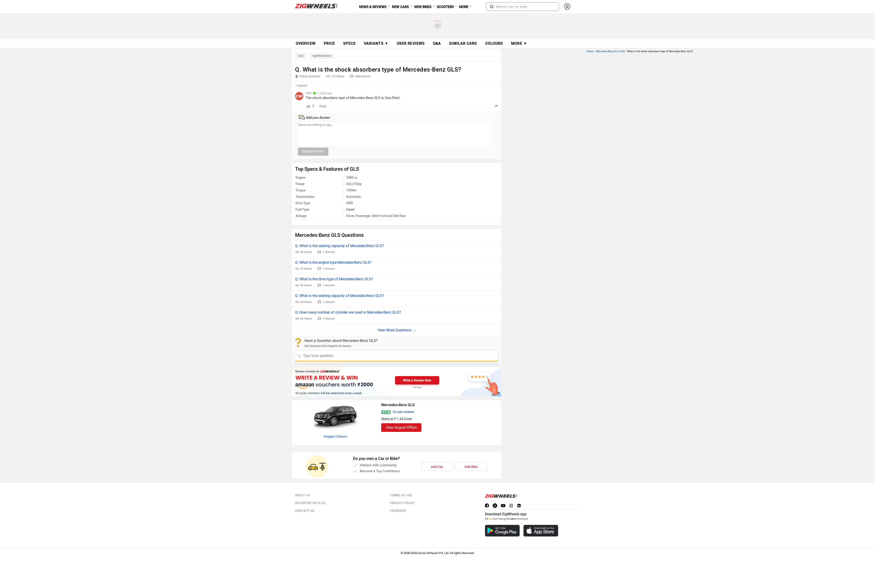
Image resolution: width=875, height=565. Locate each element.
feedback (398, 510)
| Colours (341, 437)
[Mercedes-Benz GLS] (335, 416)
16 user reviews (403, 412)
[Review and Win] (396, 381)
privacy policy (402, 503)
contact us (304, 510)
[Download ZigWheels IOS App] (540, 531)
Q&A (437, 43)
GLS (301, 55)
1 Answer (329, 252)
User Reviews (411, 43)
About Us (302, 495)
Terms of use (401, 495)
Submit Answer (313, 151)
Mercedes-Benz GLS (398, 405)
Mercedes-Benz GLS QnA (610, 51)
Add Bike (471, 467)
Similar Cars (463, 43)
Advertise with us (310, 503)
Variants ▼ (376, 43)
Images (329, 437)
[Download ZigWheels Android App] (502, 531)
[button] (492, 6)
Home (590, 51)
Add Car (437, 467)
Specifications (322, 55)
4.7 (384, 412)
